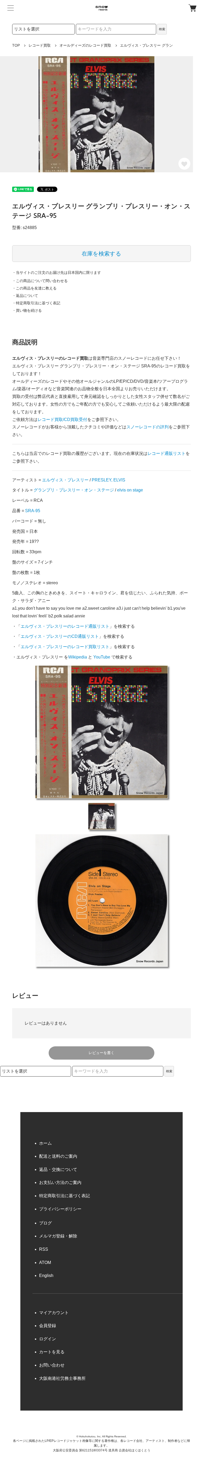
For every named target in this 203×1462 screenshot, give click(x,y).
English (46, 1275)
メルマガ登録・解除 (58, 1236)
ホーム (45, 1143)
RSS (43, 1249)
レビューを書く (101, 1053)
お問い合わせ (51, 1365)
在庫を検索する (101, 254)
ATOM (45, 1262)
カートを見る (51, 1352)
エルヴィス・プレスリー (65, 480)
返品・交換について (58, 1169)
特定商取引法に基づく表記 (64, 1195)
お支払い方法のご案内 (60, 1182)
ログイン (47, 1339)
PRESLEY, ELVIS (108, 480)
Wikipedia (77, 657)
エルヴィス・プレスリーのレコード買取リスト (65, 646)
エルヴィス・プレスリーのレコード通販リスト (65, 626)
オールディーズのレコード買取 (85, 45)
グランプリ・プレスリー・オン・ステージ (74, 490)
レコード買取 (40, 45)
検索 (162, 29)
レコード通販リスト (166, 453)
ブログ (45, 1223)
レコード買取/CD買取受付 (62, 419)
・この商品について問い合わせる (40, 281)
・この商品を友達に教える (34, 288)
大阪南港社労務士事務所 (62, 1378)
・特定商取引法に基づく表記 (36, 303)
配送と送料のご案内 (58, 1156)
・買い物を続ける (27, 310)
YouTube (101, 657)
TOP (16, 45)
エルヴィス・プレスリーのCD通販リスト (60, 636)
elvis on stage (130, 490)
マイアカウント (54, 1312)
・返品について (25, 295)
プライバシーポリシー (60, 1209)
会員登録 (47, 1325)
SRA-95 (32, 510)
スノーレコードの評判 (147, 427)
